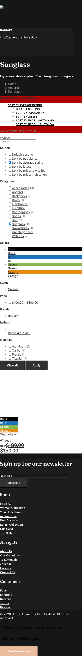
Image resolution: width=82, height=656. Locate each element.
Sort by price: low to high (35, 120)
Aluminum (19, 346)
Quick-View (8, 434)
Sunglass (18, 224)
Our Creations (10, 555)
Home (12, 84)
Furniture (18, 208)
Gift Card (6, 529)
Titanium (18, 358)
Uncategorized (22, 232)
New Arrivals (9, 520)
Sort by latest (26, 116)
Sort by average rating (25, 105)
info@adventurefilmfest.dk (18, 37)
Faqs (3, 590)
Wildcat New (12, 446)
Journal (5, 564)
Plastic (16, 354)
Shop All (5, 503)
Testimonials (8, 559)
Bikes (16, 200)
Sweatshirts (20, 228)
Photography (21, 212)
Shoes (16, 216)
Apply (36, 365)
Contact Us (7, 572)
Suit (15, 220)
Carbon (17, 350)
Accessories (20, 188)
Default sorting (28, 109)
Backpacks (19, 196)
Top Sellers (7, 533)
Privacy (5, 607)
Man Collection (10, 512)
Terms (4, 603)
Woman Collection (12, 508)
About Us (6, 551)
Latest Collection (11, 524)
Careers (5, 568)
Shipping (6, 595)
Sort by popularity (30, 112)
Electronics (20, 204)
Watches (18, 236)
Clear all (12, 365)
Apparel (13, 88)
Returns (5, 599)
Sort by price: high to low (35, 124)
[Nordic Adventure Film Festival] (41, 12)
